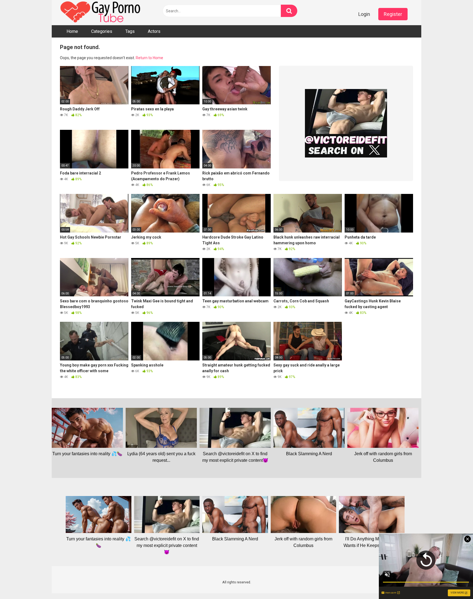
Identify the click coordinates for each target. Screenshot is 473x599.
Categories (101, 31)
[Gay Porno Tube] (101, 12)
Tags (130, 31)
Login (364, 14)
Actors (154, 31)
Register (393, 14)
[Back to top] (454, 582)
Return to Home (149, 58)
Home (72, 31)
